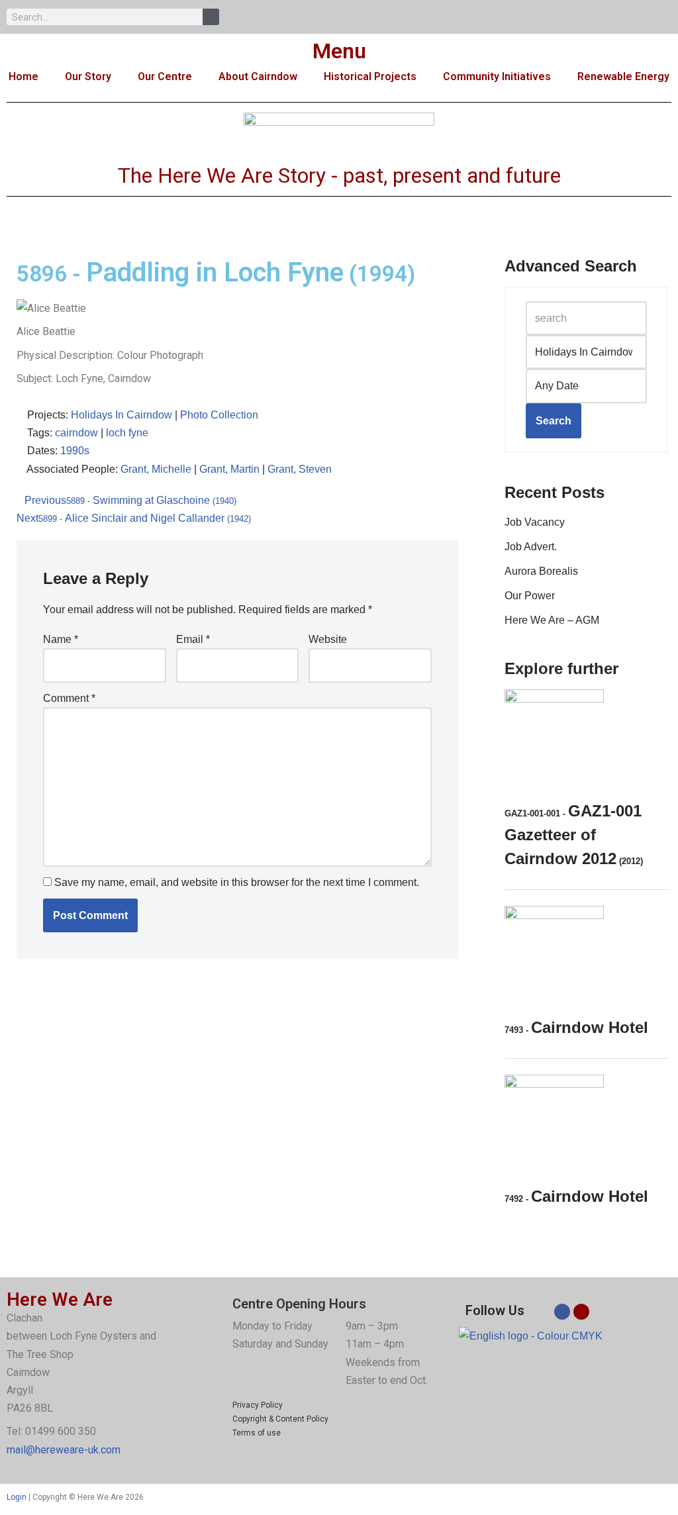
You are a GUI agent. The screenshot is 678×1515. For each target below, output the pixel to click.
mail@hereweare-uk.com (64, 1449)
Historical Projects (370, 76)
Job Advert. (531, 546)
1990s (74, 450)
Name (60, 639)
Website (328, 639)
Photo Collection (219, 414)
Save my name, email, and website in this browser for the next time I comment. (236, 882)
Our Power (530, 595)
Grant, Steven (299, 469)
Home (23, 76)
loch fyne (127, 432)
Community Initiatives (497, 76)
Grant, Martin (229, 469)
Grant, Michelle (156, 469)
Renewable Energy (623, 76)
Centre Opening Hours (299, 1304)
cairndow (76, 432)
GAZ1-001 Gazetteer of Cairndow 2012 (574, 834)
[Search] (211, 17)
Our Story (88, 76)
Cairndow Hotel (576, 1027)
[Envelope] (581, 1312)
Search (553, 420)
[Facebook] (562, 1312)
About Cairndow (257, 76)
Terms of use (256, 1433)
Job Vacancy (535, 522)
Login (16, 1497)
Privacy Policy (257, 1405)
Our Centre (165, 76)
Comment (69, 698)
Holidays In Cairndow (121, 414)
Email (193, 639)
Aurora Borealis (541, 571)
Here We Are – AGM (552, 620)
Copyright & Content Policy (280, 1419)
